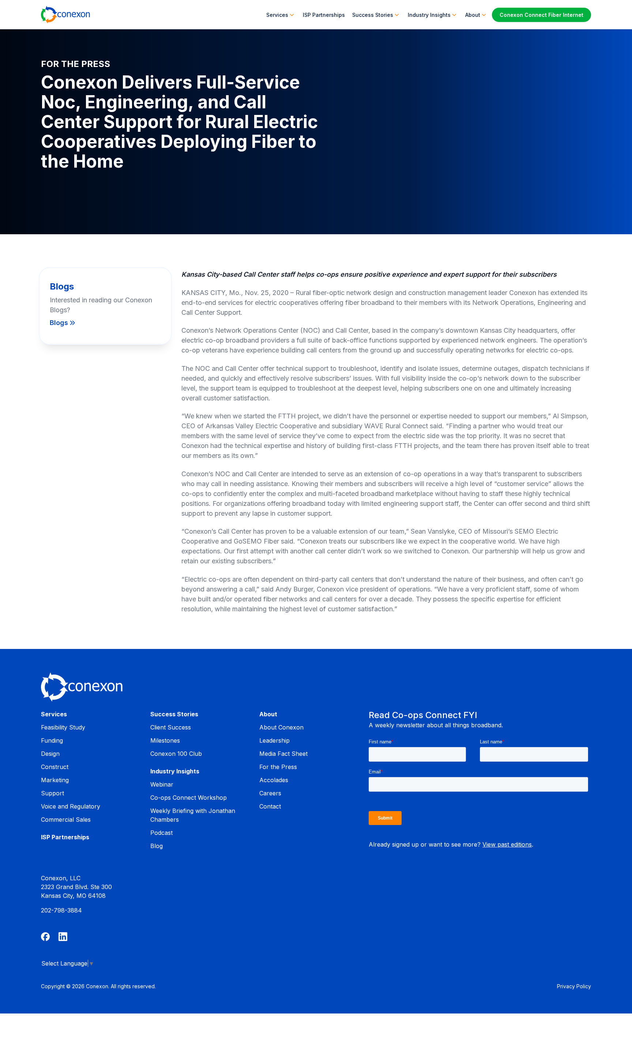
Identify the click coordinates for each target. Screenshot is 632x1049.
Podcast (161, 832)
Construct (54, 766)
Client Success (170, 727)
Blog (156, 846)
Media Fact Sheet (283, 753)
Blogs (59, 322)
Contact (270, 806)
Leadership (274, 740)
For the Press (278, 766)
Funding (52, 740)
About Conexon (281, 727)
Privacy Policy (574, 986)
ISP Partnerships (324, 15)
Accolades (273, 780)
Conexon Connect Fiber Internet (541, 15)
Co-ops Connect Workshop (188, 797)
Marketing (55, 780)
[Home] (65, 14)
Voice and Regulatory (70, 806)
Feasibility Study (63, 727)
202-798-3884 (61, 910)
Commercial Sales (66, 819)
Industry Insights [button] (429, 15)
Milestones (165, 740)
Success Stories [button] (372, 15)
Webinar (161, 784)
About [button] (472, 15)
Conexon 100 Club (176, 753)
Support (52, 793)
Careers (270, 793)
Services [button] (277, 15)
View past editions (507, 844)
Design (50, 753)
